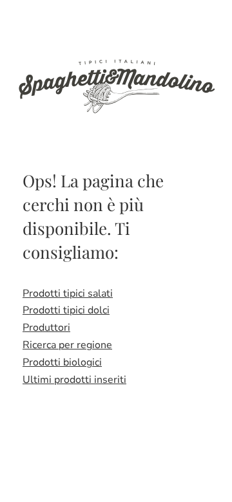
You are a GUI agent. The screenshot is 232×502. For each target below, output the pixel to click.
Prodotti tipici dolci (66, 310)
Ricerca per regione (67, 345)
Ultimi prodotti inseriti (74, 380)
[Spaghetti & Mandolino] (116, 85)
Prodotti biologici (62, 362)
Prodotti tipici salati (68, 293)
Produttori (46, 328)
